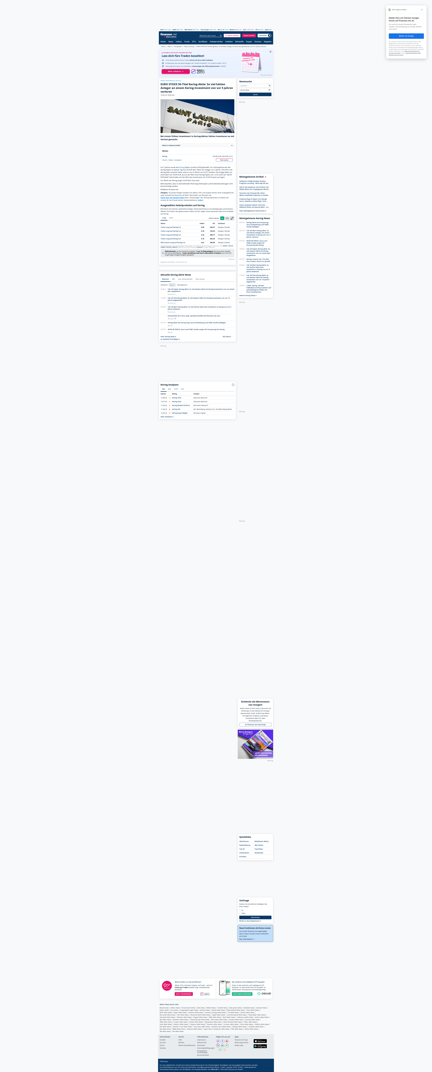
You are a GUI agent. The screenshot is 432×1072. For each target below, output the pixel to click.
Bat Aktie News (165, 1029)
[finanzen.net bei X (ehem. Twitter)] (218, 1045)
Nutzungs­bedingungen (206, 1048)
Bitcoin (232, 29)
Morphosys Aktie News (213, 1022)
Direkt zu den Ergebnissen (249, 921)
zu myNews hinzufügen (170, 339)
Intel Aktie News (166, 1024)
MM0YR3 (175, 247)
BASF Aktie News (166, 1012)
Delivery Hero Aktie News (221, 1027)
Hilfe (180, 1040)
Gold (266, 29)
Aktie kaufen (224, 160)
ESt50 (174, 29)
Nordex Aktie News (236, 1020)
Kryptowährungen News (189, 1010)
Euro (244, 29)
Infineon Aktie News (184, 1017)
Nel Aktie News (165, 1027)
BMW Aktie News (179, 1029)
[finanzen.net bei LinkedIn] (222, 1045)
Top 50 (242, 849)
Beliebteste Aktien (262, 841)
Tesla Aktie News (252, 1010)
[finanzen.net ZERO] (198, 71)
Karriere (163, 1043)
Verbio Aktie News (251, 1029)
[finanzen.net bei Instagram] (218, 1041)
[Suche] (221, 35)
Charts (164, 160)
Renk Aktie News (229, 1017)
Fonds (187, 42)
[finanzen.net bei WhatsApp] (220, 1050)
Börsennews (164, 1008)
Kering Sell (176, 409)
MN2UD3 (169, 247)
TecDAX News (222, 1008)
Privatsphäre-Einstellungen (202, 1051)
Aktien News (175, 1008)
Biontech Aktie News (180, 1020)
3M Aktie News (165, 1031)
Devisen (257, 42)
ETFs (194, 42)
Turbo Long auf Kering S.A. (171, 227)
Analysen (178, 160)
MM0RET (163, 247)
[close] (421, 9)
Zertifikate (202, 42)
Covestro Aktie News (197, 1024)
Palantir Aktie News (180, 1024)
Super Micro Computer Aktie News (217, 1029)
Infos (200, 200)
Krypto (249, 42)
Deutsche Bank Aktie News (200, 1015)
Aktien (163, 42)
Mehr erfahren (174, 71)
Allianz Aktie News (247, 1012)
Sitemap (163, 1048)
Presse (162, 1045)
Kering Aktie (178, 46)
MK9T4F (230, 246)
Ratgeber (268, 42)
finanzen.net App (241, 1040)
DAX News (201, 1008)
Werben (181, 1043)
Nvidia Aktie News (218, 1010)
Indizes (179, 42)
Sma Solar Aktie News (202, 1027)
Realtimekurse (244, 845)
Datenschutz (202, 1043)
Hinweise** (200, 247)
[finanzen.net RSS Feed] (224, 1050)
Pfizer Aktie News (250, 1022)
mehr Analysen (166, 417)
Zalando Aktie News (194, 1029)
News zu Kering (189, 46)
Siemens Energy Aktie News (215, 1012)
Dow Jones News (235, 1008)
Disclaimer (201, 1045)
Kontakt (162, 1040)
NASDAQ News (249, 1008)
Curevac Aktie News (231, 1024)
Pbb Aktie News (237, 1029)
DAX (161, 29)
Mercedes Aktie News (219, 1020)
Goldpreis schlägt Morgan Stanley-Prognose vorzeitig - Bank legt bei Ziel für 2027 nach (254, 182)
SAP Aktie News (183, 1015)
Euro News (174, 1010)
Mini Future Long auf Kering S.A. (173, 242)
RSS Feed (226, 336)
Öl (256, 29)
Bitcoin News (205, 1010)
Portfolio (242, 857)
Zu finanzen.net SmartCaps (255, 724)
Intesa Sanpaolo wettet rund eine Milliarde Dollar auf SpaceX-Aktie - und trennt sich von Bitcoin (254, 206)
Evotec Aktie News (196, 1022)
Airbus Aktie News (262, 1017)
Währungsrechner (242, 1043)
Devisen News (261, 1008)
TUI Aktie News (233, 1012)
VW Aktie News (178, 1031)
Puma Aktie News (246, 1024)
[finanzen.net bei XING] (227, 1045)
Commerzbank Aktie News (237, 1015)
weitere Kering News (247, 295)
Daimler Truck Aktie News (182, 1027)
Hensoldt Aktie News (167, 1017)
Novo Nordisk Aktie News (232, 1022)
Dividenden (259, 853)
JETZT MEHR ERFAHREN (242, 994)
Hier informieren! (246, 939)
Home (163, 46)
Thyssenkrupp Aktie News (199, 1020)
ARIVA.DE (214, 1069)
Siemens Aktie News (214, 1024)
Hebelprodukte (216, 42)
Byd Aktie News (165, 1020)
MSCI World (188, 29)
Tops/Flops (259, 849)
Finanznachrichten (189, 1008)
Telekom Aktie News (256, 1027)
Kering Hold (176, 398)
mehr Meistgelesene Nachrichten (252, 211)
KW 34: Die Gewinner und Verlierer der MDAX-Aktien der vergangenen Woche (254, 188)
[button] (232, 35)
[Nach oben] (268, 1069)
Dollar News (164, 1010)
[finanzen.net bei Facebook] (222, 1041)
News (170, 42)
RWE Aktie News (215, 1017)
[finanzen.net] (168, 34)
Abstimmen (255, 917)
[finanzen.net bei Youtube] (227, 1041)
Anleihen (229, 42)
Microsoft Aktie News (168, 1015)
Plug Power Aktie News (257, 1015)
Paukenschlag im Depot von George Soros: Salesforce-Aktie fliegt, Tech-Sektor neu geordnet (253, 200)
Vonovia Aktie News (252, 1020)
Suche (255, 94)
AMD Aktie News (166, 1022)
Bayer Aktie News (180, 1012)
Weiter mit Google (406, 36)
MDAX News (211, 1008)
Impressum (201, 1040)
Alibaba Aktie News (239, 1027)
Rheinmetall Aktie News (236, 1010)
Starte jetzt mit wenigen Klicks (172, 198)
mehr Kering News (168, 336)
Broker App (239, 1045)
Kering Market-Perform (181, 405)
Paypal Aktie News (200, 1017)
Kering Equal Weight (180, 413)
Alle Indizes (259, 845)
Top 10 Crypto (205, 29)
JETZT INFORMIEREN (183, 994)
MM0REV (225, 246)
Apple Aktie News (218, 1015)
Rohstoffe (239, 42)
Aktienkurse (244, 841)
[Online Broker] (169, 36)
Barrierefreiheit (203, 1055)
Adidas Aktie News (262, 1024)
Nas (219, 29)
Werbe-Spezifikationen (186, 1045)
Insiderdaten (244, 853)
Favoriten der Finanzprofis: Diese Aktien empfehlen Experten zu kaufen (253, 194)
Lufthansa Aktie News (245, 1017)
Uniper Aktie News (181, 1022)
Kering (164, 156)
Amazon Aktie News (196, 1012)
